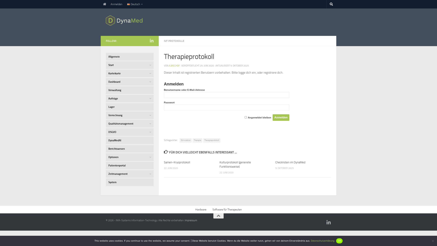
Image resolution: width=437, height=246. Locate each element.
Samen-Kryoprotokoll (177, 162)
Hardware (200, 209)
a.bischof (174, 65)
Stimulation (186, 140)
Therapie (197, 140)
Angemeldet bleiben (259, 117)
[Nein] (432, 241)
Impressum (191, 220)
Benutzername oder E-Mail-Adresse (184, 89)
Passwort (169, 102)
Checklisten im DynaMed (290, 162)
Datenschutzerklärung (322, 240)
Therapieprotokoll (211, 140)
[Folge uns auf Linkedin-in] (152, 41)
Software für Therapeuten (227, 209)
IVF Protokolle (174, 41)
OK (339, 240)
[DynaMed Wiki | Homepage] (125, 20)
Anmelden (116, 4)
